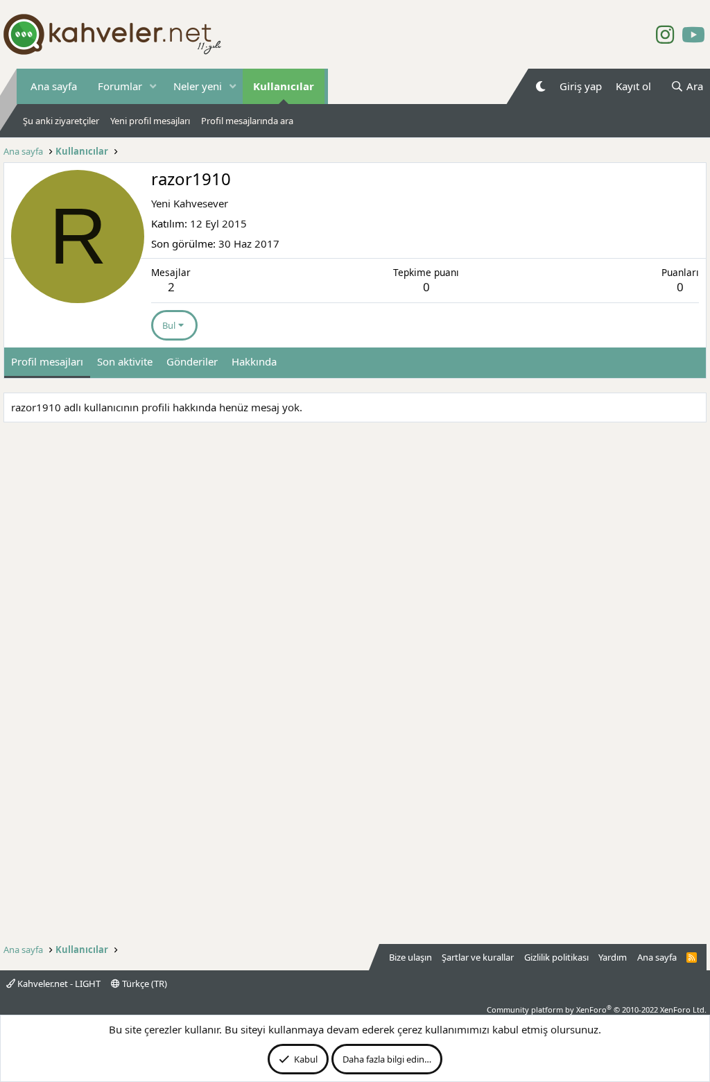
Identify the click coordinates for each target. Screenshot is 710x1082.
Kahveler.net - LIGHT (58, 983)
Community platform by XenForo (597, 1009)
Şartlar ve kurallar (478, 957)
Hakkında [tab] (254, 361)
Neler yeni (197, 86)
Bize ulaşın (410, 957)
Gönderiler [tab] (192, 361)
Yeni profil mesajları (150, 120)
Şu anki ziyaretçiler (61, 120)
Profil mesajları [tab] (47, 361)
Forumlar (120, 86)
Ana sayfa (54, 86)
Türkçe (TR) (143, 983)
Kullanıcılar (283, 86)
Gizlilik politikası (556, 957)
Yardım (612, 957)
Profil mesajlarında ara (247, 120)
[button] (153, 86)
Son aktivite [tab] (125, 361)
